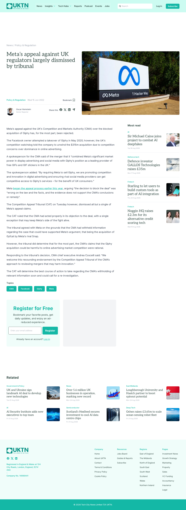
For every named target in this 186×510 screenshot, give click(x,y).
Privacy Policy (100, 472)
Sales (164, 472)
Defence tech (133, 157)
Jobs (107, 6)
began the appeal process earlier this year (38, 188)
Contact (98, 463)
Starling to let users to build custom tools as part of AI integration (144, 190)
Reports (78, 6)
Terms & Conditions (103, 467)
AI (128, 132)
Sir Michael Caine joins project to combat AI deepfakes (144, 140)
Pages (165, 449)
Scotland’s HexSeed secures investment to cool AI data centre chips (83, 415)
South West (145, 472)
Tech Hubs (63, 6)
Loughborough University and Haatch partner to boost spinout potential (144, 393)
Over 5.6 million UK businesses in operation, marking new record (80, 393)
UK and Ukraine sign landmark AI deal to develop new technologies (24, 393)
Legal (164, 490)
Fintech (131, 182)
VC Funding (167, 476)
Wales (142, 481)
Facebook (25, 289)
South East (144, 467)
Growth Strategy (169, 458)
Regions (143, 449)
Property (166, 467)
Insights (49, 6)
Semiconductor (72, 408)
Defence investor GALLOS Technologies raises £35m (144, 165)
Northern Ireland (147, 485)
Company (98, 449)
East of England (147, 454)
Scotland (144, 476)
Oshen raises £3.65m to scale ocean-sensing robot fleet (144, 413)
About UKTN (100, 458)
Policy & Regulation (25, 45)
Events (98, 6)
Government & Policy (15, 386)
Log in (159, 6)
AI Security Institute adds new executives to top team (25, 413)
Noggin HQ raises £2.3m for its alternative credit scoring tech (140, 217)
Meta (51, 289)
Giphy (39, 289)
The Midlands (146, 458)
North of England (147, 463)
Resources (122, 449)
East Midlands (132, 386)
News (39, 6)
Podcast (89, 6)
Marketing (166, 463)
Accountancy (168, 481)
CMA (11, 289)
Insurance (166, 485)
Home (97, 454)
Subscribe (172, 6)
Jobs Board (122, 454)
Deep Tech (130, 408)
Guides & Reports (124, 458)
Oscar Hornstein (23, 109)
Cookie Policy (100, 476)
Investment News (170, 454)
